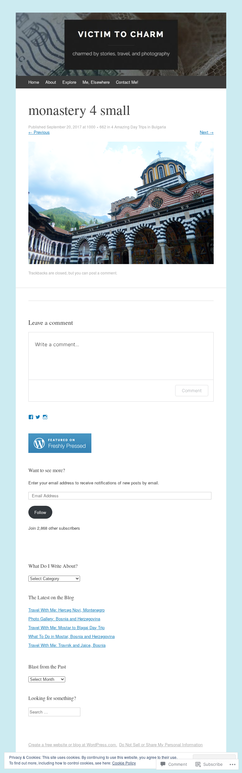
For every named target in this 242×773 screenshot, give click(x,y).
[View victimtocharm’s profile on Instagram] (45, 417)
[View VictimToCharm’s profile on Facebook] (30, 417)
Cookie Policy (124, 762)
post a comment (102, 272)
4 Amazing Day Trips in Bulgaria (138, 126)
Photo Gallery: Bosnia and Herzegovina (64, 619)
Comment (192, 390)
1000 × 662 (96, 126)
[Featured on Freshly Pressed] (59, 451)
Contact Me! (127, 82)
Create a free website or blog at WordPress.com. (72, 745)
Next (207, 132)
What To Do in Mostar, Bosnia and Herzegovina (71, 636)
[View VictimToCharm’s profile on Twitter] (37, 417)
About (50, 82)
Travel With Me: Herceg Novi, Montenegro (66, 610)
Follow (40, 512)
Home (33, 82)
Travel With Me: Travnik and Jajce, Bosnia (67, 645)
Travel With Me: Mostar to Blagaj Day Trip (66, 627)
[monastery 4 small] (121, 262)
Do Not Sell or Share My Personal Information (161, 745)
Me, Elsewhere (96, 82)
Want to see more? (46, 470)
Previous (39, 132)
